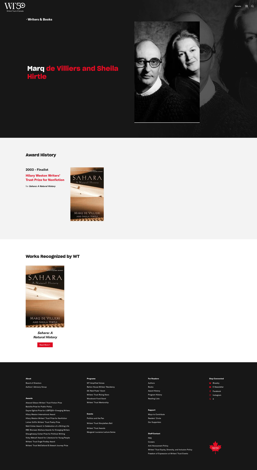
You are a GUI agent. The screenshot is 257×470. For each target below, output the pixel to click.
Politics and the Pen (95, 418)
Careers (151, 442)
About (28, 378)
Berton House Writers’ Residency (101, 387)
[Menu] (246, 6)
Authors (151, 383)
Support (151, 410)
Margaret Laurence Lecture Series (101, 432)
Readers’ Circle (154, 418)
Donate (238, 6)
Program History (155, 394)
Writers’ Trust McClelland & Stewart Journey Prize (47, 445)
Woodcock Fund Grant (96, 398)
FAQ (150, 438)
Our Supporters (154, 422)
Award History (154, 391)
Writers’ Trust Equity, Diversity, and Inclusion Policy (170, 449)
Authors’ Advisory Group (36, 387)
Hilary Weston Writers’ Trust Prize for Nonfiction (46, 418)
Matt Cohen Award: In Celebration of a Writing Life (47, 426)
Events (90, 414)
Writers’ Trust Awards (96, 428)
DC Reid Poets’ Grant (96, 391)
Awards (29, 398)
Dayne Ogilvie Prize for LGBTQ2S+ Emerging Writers (48, 410)
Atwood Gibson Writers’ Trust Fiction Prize (44, 403)
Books (150, 387)
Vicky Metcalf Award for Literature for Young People (48, 437)
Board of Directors (33, 383)
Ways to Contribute (156, 414)
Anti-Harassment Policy (158, 446)
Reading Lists (154, 398)
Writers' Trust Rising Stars (98, 394)
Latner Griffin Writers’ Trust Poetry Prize (43, 422)
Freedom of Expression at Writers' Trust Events (168, 453)
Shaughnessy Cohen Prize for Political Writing (45, 434)
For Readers (153, 378)
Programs (91, 378)
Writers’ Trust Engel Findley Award (40, 441)
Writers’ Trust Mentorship (98, 402)
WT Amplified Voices (95, 383)
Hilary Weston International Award (40, 414)
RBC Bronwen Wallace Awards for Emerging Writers (48, 430)
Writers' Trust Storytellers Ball (99, 423)
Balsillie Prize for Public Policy (39, 406)
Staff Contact (154, 433)
